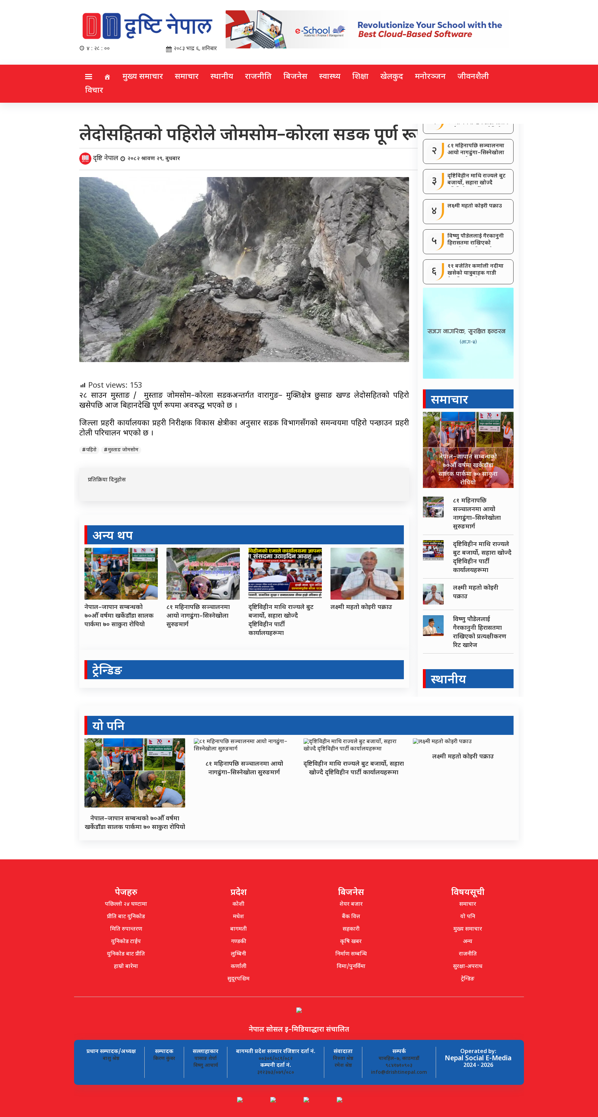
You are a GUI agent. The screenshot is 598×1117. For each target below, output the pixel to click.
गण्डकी (238, 941)
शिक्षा (360, 77)
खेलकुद (391, 77)
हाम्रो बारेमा (126, 966)
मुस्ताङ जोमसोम (123, 450)
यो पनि (467, 917)
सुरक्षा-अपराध (467, 966)
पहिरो (91, 450)
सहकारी (351, 929)
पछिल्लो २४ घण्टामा (126, 904)
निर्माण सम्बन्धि (351, 954)
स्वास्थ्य (330, 77)
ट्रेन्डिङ (467, 979)
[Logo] (148, 27)
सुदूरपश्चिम (238, 979)
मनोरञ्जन (430, 77)
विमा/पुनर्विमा (351, 966)
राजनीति (258, 77)
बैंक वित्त (351, 917)
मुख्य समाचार (143, 77)
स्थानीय (221, 77)
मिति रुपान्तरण (126, 929)
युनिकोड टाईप (126, 941)
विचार (94, 90)
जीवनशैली (473, 77)
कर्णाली (238, 966)
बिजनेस (295, 77)
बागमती (238, 929)
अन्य (467, 941)
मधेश (238, 917)
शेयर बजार (351, 904)
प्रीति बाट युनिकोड (126, 917)
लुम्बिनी (238, 954)
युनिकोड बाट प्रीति (126, 954)
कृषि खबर (351, 941)
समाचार (187, 77)
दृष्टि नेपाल (105, 158)
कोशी (238, 904)
